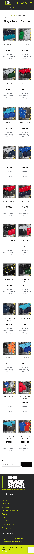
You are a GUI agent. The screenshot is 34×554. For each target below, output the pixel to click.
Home (5, 16)
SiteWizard (12, 549)
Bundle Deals (12, 16)
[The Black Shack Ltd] (8, 3)
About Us (5, 500)
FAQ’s (4, 517)
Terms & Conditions (8, 521)
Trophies (5, 514)
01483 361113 (19, 539)
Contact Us (5, 504)
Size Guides (5, 507)
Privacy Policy (6, 528)
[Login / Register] (18, 3)
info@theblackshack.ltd (14, 541)
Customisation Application (10, 510)
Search (4, 461)
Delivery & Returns (8, 524)
